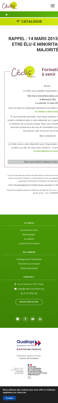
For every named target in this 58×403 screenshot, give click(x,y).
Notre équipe (29, 234)
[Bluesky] (18, 319)
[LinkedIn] (40, 319)
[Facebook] (25, 319)
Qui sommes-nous (29, 230)
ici (30, 178)
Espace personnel (29, 268)
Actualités (29, 239)
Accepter (9, 398)
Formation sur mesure (29, 264)
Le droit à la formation (29, 243)
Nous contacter (29, 302)
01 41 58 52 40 (30, 293)
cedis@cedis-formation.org (30, 289)
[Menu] (53, 5)
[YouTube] (33, 319)
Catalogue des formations (29, 259)
